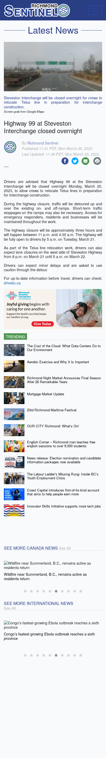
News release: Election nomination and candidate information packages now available (64, 460)
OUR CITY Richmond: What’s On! (53, 425)
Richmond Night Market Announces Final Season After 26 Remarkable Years (64, 379)
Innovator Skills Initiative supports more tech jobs (64, 506)
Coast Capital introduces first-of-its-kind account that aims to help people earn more (63, 492)
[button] (25, 591)
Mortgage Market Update (45, 393)
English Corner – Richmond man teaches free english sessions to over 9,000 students (61, 443)
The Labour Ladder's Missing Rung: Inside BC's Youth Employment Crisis (63, 476)
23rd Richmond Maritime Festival (51, 409)
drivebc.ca (12, 282)
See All (65, 548)
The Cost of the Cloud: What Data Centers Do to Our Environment (64, 347)
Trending (15, 336)
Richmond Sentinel (42, 143)
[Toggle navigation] (95, 10)
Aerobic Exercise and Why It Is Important (58, 361)
